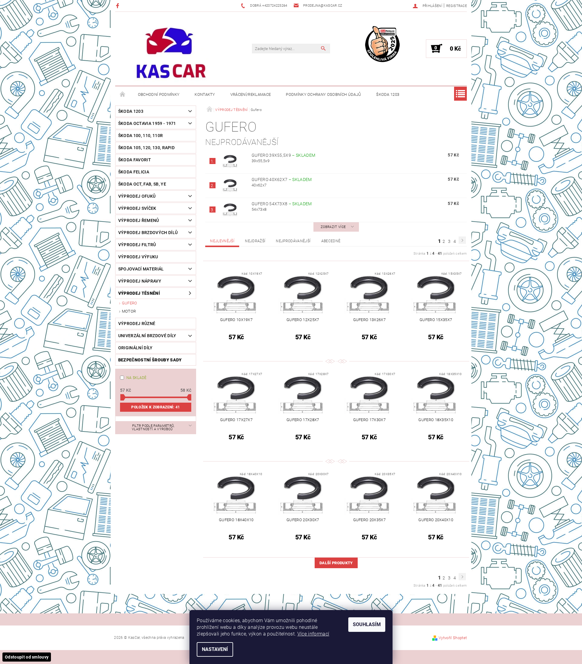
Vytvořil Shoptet (453, 637)
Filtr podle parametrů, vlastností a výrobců (153, 427)
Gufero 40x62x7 (282, 179)
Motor (129, 311)
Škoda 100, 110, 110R (140, 135)
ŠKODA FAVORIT (134, 159)
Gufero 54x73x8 (282, 203)
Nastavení (215, 649)
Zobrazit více (333, 227)
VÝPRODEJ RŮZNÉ (136, 323)
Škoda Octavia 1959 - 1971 (147, 123)
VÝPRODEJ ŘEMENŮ (138, 220)
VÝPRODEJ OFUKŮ (137, 196)
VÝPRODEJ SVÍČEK (137, 208)
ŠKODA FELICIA (133, 171)
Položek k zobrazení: (155, 407)
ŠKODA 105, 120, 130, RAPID (146, 147)
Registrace (456, 6)
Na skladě (136, 378)
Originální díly (135, 347)
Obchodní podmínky (158, 94)
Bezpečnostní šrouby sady (150, 359)
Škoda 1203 (387, 94)
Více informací (313, 634)
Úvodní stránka (122, 94)
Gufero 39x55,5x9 (283, 155)
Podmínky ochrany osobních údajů (323, 94)
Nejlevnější (222, 241)
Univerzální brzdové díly (147, 335)
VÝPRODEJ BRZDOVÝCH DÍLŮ (148, 232)
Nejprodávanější (293, 241)
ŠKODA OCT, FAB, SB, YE (142, 184)
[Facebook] (118, 5)
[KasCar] (171, 53)
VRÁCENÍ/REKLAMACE (250, 94)
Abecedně (331, 241)
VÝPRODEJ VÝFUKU (138, 256)
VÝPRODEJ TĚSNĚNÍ (139, 293)
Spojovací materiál (141, 269)
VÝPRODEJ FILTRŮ (137, 244)
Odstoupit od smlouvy (26, 657)
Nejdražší (255, 241)
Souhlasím (367, 624)
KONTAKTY (205, 94)
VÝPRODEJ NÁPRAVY (139, 281)
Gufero (129, 303)
